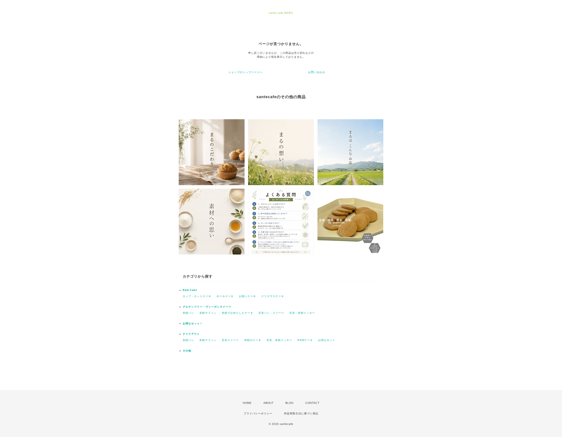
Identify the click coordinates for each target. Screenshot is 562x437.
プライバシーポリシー (258, 413)
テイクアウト (191, 334)
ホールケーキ (225, 296)
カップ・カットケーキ (197, 296)
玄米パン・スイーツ (271, 312)
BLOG (289, 402)
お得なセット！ (193, 323)
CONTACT (312, 402)
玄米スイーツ (230, 340)
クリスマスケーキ (272, 296)
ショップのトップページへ (245, 72)
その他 (187, 350)
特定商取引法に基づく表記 (301, 413)
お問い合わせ (316, 72)
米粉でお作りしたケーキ (237, 312)
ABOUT (268, 402)
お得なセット (326, 340)
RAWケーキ (305, 340)
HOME (247, 402)
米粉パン (188, 312)
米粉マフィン (207, 312)
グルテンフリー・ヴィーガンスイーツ (207, 306)
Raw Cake (190, 290)
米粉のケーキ (252, 340)
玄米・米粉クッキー (302, 312)
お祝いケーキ (247, 296)
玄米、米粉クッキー (279, 340)
